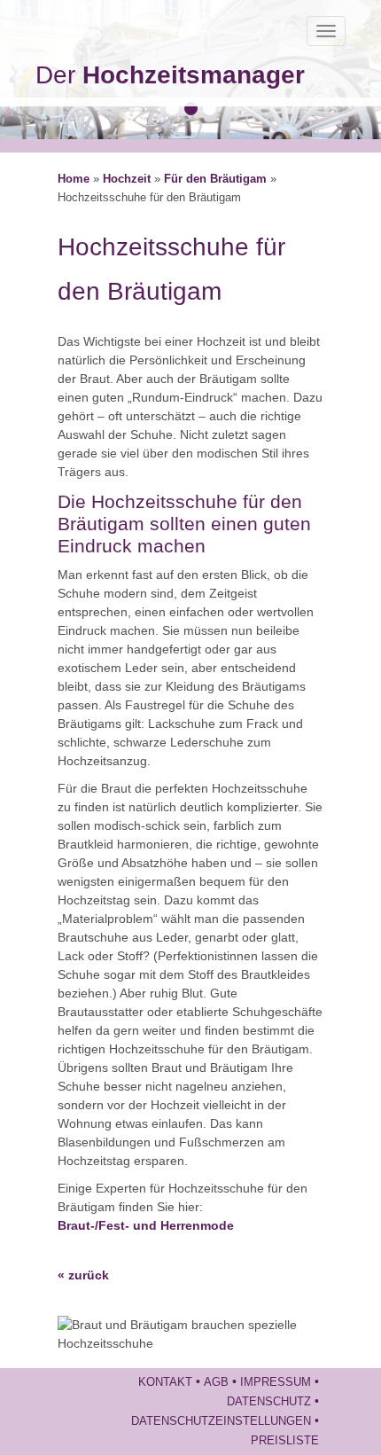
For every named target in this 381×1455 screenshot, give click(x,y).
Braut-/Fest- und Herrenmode (146, 1225)
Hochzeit (127, 179)
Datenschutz (269, 1402)
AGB (216, 1382)
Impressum (275, 1382)
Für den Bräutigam (215, 179)
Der (170, 75)
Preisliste (285, 1441)
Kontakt (165, 1382)
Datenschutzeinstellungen (221, 1421)
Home (73, 179)
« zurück (83, 1275)
